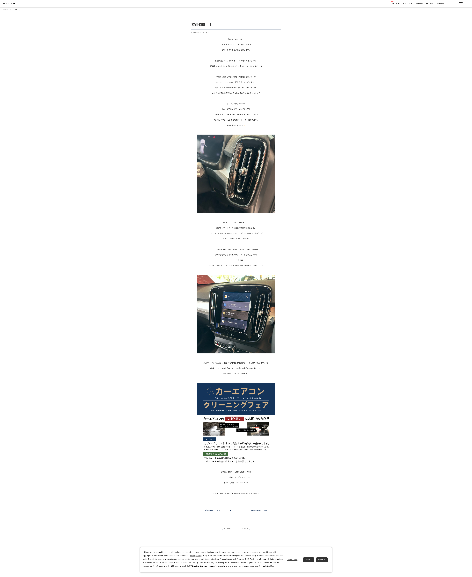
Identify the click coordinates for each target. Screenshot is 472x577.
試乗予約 (419, 3)
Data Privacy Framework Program (229, 559)
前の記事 (227, 529)
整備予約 (440, 3)
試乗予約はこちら (213, 510)
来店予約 (429, 3)
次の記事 (244, 529)
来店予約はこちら (259, 510)
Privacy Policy (195, 555)
